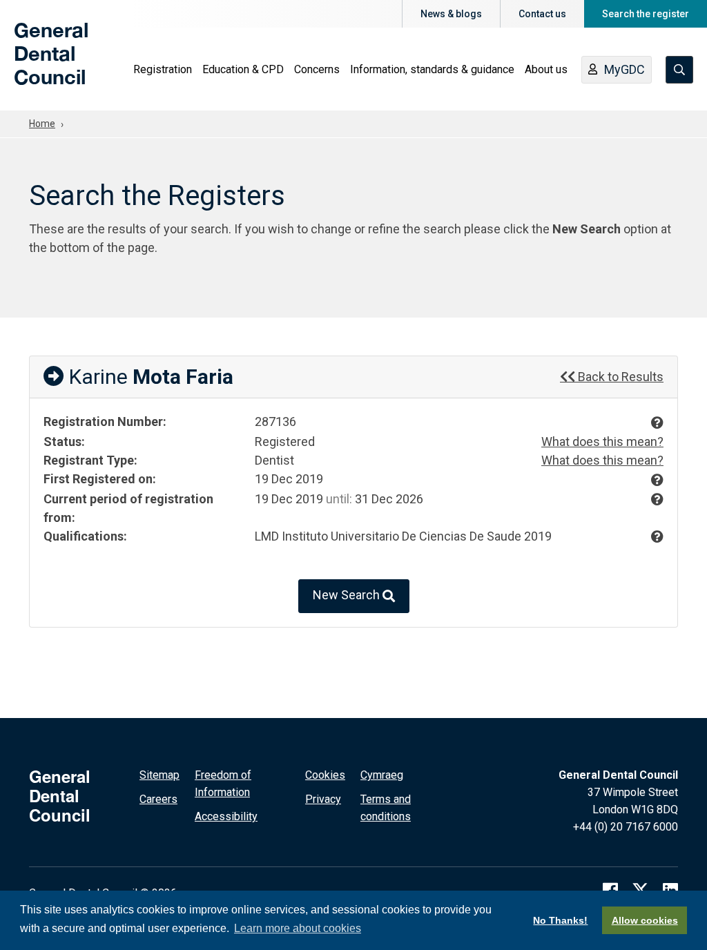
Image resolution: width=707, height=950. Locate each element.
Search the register (645, 13)
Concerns (317, 69)
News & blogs (451, 13)
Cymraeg (381, 775)
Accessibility (226, 816)
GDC (36, 63)
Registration (162, 69)
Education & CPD (243, 69)
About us (546, 69)
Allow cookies (645, 920)
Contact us (542, 13)
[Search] (679, 70)
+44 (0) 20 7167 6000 (625, 826)
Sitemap (159, 775)
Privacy (323, 799)
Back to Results (619, 376)
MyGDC (624, 69)
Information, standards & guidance (432, 69)
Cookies (325, 775)
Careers (158, 799)
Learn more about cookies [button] (297, 928)
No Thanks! (560, 920)
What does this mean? (602, 441)
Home (42, 123)
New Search (347, 595)
